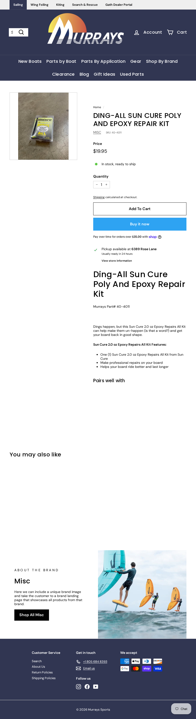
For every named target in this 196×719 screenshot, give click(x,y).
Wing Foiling (40, 5)
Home (97, 107)
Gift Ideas (104, 74)
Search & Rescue (85, 5)
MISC (97, 132)
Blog (84, 74)
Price (97, 144)
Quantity (101, 176)
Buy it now (139, 224)
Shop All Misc (31, 614)
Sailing (18, 5)
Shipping (99, 197)
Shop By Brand (162, 61)
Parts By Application (103, 61)
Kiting (60, 5)
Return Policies (42, 672)
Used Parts (132, 74)
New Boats (30, 61)
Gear (135, 61)
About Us (38, 667)
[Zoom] (43, 126)
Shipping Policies (44, 678)
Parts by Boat (61, 61)
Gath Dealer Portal (118, 5)
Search (37, 661)
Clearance (63, 74)
